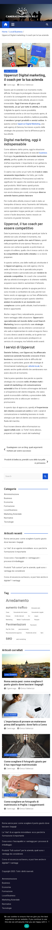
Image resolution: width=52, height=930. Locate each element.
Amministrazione (11, 494)
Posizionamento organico (14, 633)
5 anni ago (11, 85)
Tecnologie (9, 522)
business (43, 153)
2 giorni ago (11, 688)
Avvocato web (35, 608)
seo (9, 638)
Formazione (9, 506)
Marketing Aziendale (13, 514)
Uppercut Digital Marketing (29, 124)
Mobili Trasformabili (23, 620)
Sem (42, 633)
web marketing (21, 639)
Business (8, 498)
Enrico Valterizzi (26, 85)
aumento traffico (16, 607)
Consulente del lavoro (20, 612)
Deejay (8, 616)
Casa (7, 612)
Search (45, 476)
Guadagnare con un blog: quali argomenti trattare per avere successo (24, 449)
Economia (8, 502)
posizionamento (24, 629)
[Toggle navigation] (12, 24)
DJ (29, 616)
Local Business (11, 71)
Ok (26, 926)
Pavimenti (33, 625)
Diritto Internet (19, 616)
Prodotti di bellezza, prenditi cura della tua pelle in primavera (24, 461)
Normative (8, 518)
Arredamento (17, 600)
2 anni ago (11, 728)
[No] (48, 921)
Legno (36, 616)
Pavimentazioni (16, 624)
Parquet (36, 620)
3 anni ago (11, 809)
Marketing (9, 620)
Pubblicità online (31, 633)
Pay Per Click (10, 629)
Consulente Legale (37, 612)
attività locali (33, 366)
